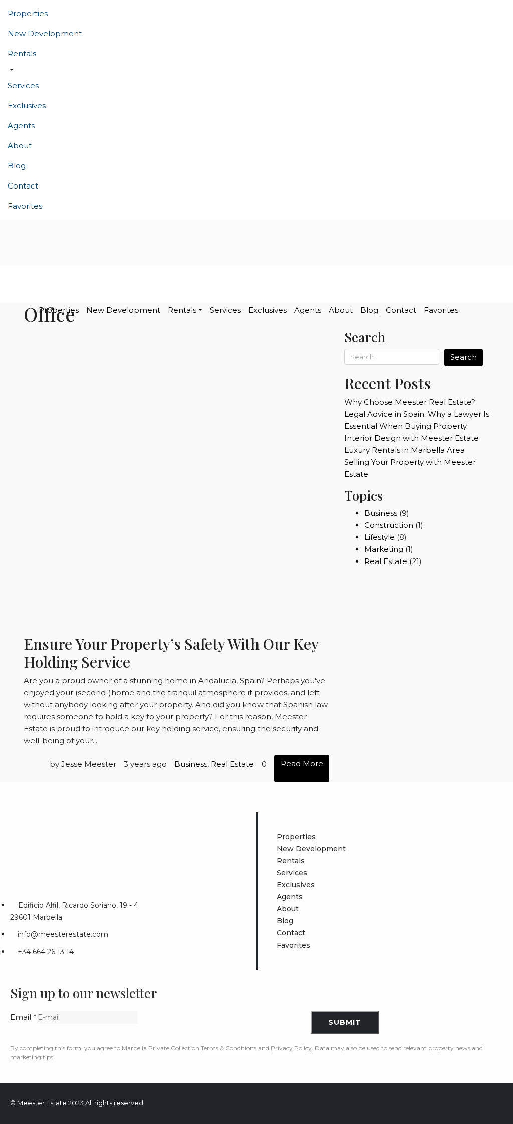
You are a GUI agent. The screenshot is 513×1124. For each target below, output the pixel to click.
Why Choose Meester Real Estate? (409, 402)
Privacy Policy (291, 1048)
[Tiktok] (476, 1103)
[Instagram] (421, 1103)
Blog (17, 165)
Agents (21, 125)
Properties (28, 13)
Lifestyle (379, 537)
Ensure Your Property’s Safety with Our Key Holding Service (171, 653)
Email (23, 1017)
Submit (344, 1022)
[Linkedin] (439, 1103)
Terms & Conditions (228, 1048)
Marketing (383, 549)
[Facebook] (402, 1103)
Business (190, 764)
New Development (45, 33)
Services (23, 85)
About (20, 145)
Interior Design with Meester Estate (411, 438)
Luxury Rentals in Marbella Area (404, 450)
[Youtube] (458, 1103)
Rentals (22, 53)
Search (463, 357)
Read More (302, 763)
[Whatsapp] (495, 1103)
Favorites (25, 206)
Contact (23, 186)
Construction (388, 525)
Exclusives (27, 105)
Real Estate (232, 764)
